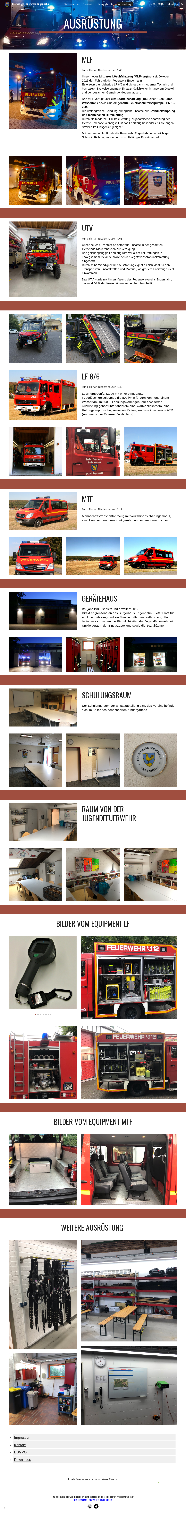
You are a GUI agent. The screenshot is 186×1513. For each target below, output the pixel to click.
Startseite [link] (69, 4)
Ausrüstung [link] (124, 4)
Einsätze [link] (87, 4)
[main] (93, 24)
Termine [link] (140, 4)
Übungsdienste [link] (105, 4)
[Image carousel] (43, 975)
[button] (182, 4)
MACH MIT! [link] (156, 4)
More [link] (171, 4)
